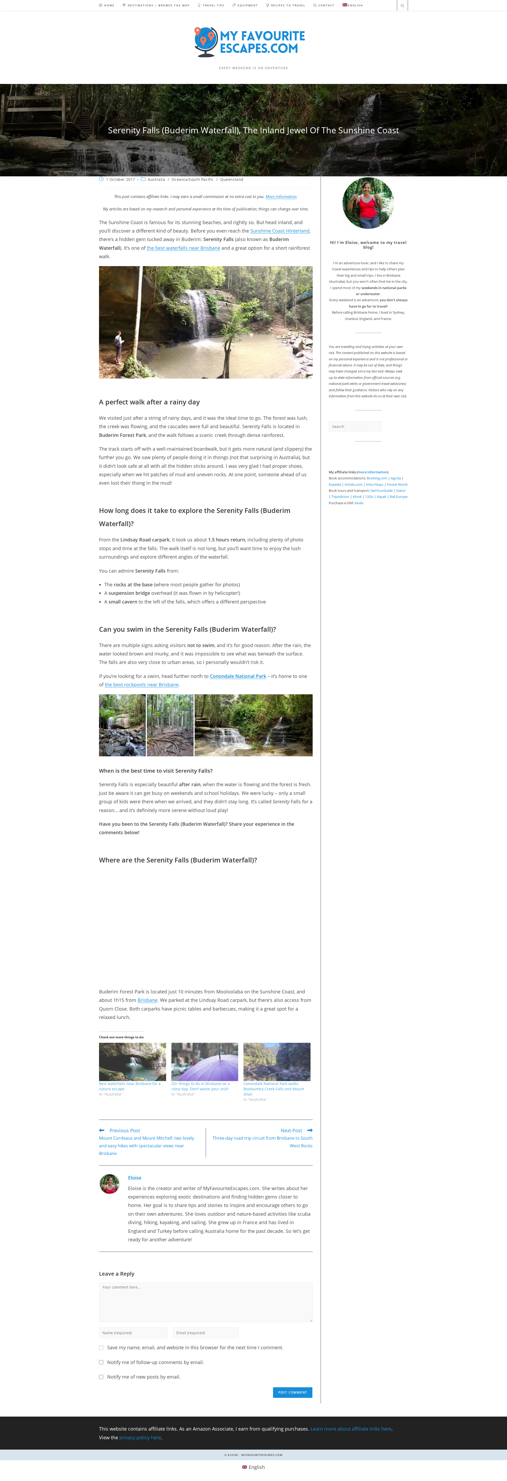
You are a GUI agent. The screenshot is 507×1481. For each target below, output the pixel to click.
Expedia (335, 484)
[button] (122, 725)
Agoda (396, 478)
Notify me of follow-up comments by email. (155, 1362)
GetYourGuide (381, 490)
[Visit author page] (109, 1183)
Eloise (134, 1178)
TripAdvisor (340, 496)
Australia (156, 179)
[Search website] (402, 6)
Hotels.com (354, 484)
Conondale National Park (238, 676)
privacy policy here (140, 1437)
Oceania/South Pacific (193, 179)
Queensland (231, 179)
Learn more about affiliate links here (351, 1429)
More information (281, 196)
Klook (357, 496)
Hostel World (397, 484)
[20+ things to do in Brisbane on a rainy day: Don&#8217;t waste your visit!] (204, 1062)
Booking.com (377, 478)
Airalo (359, 503)
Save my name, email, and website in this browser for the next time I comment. (195, 1347)
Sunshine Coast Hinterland (279, 231)
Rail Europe (398, 496)
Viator (401, 490)
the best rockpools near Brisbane (142, 684)
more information (372, 472)
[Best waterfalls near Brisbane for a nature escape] (132, 1062)
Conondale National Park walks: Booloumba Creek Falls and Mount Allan (273, 1089)
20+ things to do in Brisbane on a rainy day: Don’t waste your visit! (200, 1086)
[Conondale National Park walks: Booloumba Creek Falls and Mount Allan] (277, 1062)
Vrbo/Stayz (374, 484)
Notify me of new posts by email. (144, 1377)
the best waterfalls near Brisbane (183, 248)
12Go (369, 496)
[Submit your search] (376, 425)
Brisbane (147, 1000)
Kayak (381, 496)
